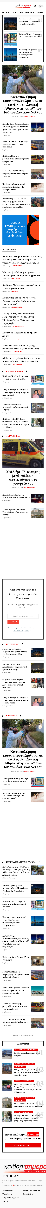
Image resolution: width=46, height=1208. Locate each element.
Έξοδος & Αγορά (14, 371)
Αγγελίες (16, 339)
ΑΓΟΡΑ (17, 1112)
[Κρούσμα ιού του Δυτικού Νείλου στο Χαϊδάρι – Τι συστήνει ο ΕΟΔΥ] (37, 187)
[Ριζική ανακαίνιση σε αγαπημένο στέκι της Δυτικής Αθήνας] (37, 408)
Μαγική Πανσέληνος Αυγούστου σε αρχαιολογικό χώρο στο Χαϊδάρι (14, 667)
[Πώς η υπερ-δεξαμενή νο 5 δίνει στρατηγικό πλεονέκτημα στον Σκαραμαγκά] (10, 54)
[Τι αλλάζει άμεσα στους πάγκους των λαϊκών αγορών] (37, 174)
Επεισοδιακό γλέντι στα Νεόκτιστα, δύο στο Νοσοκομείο (15, 496)
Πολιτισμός (12, 644)
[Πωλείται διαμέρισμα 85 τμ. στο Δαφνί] (37, 961)
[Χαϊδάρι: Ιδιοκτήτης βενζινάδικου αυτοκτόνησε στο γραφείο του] (37, 159)
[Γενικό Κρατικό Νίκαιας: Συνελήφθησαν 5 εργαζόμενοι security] (37, 513)
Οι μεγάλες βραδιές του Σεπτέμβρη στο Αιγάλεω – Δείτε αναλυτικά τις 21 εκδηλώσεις (13, 683)
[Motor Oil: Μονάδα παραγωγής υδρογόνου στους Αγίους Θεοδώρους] (37, 145)
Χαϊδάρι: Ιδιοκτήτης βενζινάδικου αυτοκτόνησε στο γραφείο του (15, 158)
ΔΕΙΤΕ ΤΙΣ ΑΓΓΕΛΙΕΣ (23, 1145)
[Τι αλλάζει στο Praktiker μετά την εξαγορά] (7, 1054)
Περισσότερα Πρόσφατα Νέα (21, 862)
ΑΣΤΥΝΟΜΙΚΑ (20, 1098)
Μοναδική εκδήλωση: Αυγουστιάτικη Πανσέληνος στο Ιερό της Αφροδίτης (29, 21)
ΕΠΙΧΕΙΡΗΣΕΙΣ (17, 307)
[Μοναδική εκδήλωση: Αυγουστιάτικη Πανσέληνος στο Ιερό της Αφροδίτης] (10, 23)
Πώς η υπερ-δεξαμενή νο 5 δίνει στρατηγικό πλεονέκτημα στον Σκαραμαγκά (28, 53)
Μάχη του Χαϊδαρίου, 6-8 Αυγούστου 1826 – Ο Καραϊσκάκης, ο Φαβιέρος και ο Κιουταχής (28, 1072)
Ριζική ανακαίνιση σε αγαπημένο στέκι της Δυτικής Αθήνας (15, 407)
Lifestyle (11, 716)
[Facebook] (3, 1176)
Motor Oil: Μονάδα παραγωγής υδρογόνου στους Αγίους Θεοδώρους (15, 144)
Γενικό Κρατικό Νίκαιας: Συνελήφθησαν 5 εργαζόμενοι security (15, 512)
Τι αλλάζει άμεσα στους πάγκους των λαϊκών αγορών (15, 172)
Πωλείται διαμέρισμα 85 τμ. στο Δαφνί (15, 958)
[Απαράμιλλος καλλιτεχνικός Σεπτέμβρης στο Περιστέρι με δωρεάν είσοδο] (37, 393)
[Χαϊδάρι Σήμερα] (23, 6)
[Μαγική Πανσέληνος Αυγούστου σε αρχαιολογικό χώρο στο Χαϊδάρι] (37, 668)
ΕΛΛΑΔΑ (18, 1081)
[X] (7, 1176)
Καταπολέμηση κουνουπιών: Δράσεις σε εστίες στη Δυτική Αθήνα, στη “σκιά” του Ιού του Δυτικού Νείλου (23, 104)
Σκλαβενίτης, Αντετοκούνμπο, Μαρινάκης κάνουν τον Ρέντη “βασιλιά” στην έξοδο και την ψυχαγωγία (15, 127)
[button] (4, 6)
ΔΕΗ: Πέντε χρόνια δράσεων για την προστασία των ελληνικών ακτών (21, 359)
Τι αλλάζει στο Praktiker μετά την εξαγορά (27, 1054)
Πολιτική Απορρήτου (21, 630)
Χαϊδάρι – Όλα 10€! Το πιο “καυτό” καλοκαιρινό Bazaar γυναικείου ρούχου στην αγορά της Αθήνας (15, 422)
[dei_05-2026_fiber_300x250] (20, 230)
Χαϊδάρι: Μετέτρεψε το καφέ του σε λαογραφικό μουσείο (30, 35)
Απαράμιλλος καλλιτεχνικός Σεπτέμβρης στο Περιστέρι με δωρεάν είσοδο (15, 392)
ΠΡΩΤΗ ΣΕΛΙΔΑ (18, 266)
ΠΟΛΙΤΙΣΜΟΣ (16, 278)
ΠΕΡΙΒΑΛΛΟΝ (17, 364)
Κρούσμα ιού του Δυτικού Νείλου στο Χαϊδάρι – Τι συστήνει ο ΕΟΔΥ (13, 187)
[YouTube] (11, 1176)
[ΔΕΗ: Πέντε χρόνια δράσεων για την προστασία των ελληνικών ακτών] (37, 991)
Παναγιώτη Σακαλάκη (36, 1185)
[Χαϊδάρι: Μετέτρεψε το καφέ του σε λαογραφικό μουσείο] (10, 39)
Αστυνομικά (13, 436)
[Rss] (18, 1176)
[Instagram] (14, 1176)
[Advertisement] (23, 550)
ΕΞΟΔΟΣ (15, 291)
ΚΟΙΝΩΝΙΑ (30, 1098)
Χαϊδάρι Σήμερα (29, 116)
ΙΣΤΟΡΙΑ (31, 1064)
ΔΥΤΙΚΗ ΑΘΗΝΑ (18, 326)
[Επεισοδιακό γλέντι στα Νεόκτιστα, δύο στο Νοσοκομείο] (37, 498)
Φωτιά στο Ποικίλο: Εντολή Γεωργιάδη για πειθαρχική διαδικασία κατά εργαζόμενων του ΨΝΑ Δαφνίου (27, 1088)
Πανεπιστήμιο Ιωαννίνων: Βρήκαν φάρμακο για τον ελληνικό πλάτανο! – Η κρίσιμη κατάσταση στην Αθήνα (16, 202)
